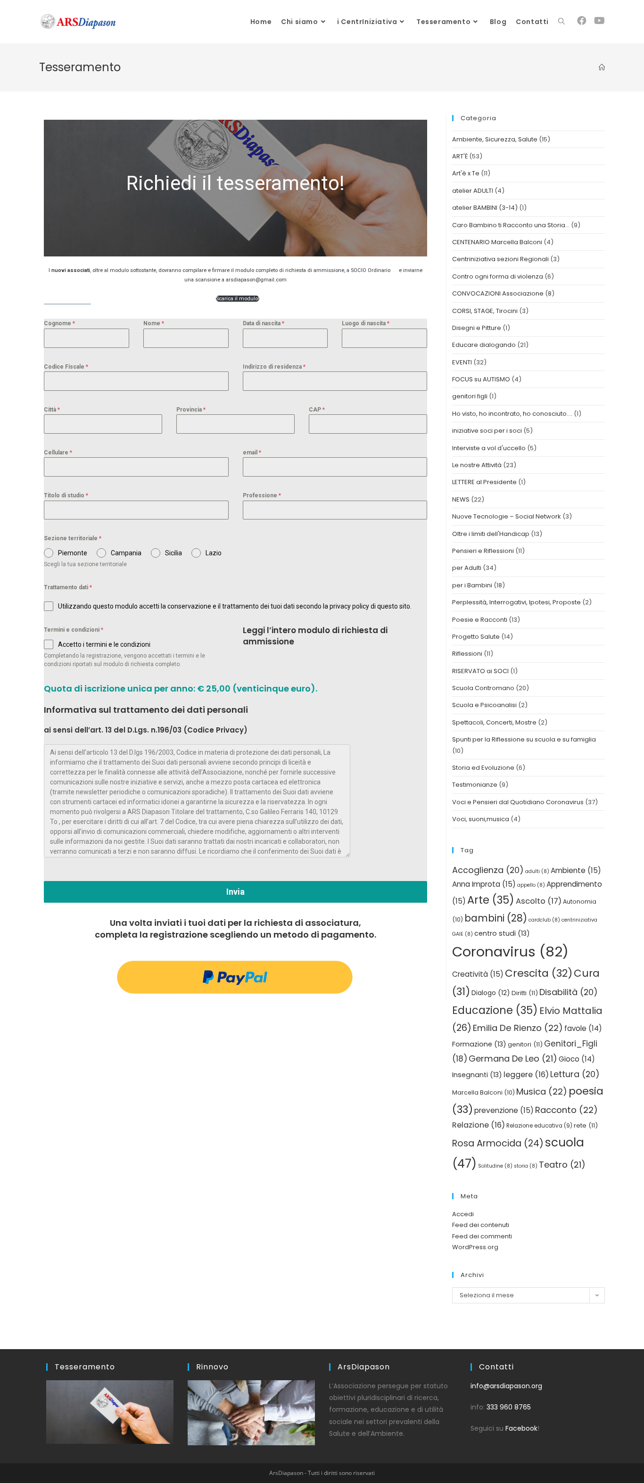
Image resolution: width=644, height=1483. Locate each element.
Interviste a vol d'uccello (489, 448)
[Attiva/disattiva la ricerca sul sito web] (561, 21)
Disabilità (568, 992)
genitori (525, 1044)
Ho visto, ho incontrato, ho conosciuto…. (512, 413)
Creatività (478, 974)
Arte (490, 899)
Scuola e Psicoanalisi (484, 704)
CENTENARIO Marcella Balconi (497, 242)
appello (531, 885)
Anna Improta (484, 884)
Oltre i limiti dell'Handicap (490, 533)
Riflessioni (467, 653)
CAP (317, 409)
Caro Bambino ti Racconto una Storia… (511, 225)
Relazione (478, 1125)
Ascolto (538, 901)
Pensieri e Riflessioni (483, 550)
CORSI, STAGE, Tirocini (485, 310)
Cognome (59, 323)
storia (525, 1166)
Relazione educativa (539, 1125)
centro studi (502, 933)
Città (52, 409)
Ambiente (576, 870)
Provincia (191, 409)
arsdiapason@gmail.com (256, 280)
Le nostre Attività (477, 465)
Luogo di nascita (365, 323)
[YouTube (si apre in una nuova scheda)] (599, 20)
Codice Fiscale (66, 366)
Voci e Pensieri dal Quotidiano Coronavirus (518, 802)
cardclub (544, 919)
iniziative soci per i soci (487, 430)
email (252, 452)
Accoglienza (488, 870)
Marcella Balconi (483, 1092)
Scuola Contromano (483, 688)
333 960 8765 (509, 1407)
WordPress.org (475, 1247)
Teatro (562, 1164)
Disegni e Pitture (476, 327)
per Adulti (466, 567)
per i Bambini (472, 585)
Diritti (525, 993)
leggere (526, 1074)
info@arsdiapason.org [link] (506, 1386)
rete (586, 1125)
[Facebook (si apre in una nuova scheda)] (581, 20)
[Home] (602, 67)
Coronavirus (510, 951)
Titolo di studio (66, 495)
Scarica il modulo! (237, 299)
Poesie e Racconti (479, 619)
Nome (153, 323)
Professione (262, 495)
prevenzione (504, 1110)
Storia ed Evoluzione (483, 767)
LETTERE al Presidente (484, 482)
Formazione (479, 1044)
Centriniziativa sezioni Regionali (500, 259)
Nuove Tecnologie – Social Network (506, 516)
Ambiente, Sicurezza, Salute (494, 139)
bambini (495, 918)
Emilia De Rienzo (518, 1028)
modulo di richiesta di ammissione (315, 636)
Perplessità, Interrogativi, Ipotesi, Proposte (516, 602)
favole (583, 1028)
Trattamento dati (68, 587)
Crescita (538, 973)
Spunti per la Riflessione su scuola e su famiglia (524, 739)
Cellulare (58, 452)
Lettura (575, 1074)
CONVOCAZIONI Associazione (498, 293)
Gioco (577, 1059)
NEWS (461, 499)
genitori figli (469, 396)
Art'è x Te (465, 173)
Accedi (463, 1214)
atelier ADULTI (472, 190)
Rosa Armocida (498, 1143)
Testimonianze (474, 784)
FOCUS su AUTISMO (481, 379)
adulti (537, 871)
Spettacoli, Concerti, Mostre (494, 722)
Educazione (495, 1010)
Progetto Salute (476, 636)
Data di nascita (263, 323)
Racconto (566, 1110)
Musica (541, 1091)
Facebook (521, 1428)
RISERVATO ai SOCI (480, 671)
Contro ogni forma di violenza (497, 276)
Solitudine (495, 1166)
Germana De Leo (513, 1058)
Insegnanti (477, 1074)
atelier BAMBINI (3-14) (485, 207)
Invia (235, 892)
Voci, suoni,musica (480, 819)
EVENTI (462, 362)
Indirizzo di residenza (274, 366)
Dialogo (490, 993)
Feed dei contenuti (480, 1224)
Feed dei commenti (482, 1236)
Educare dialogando (484, 344)
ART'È (460, 156)
